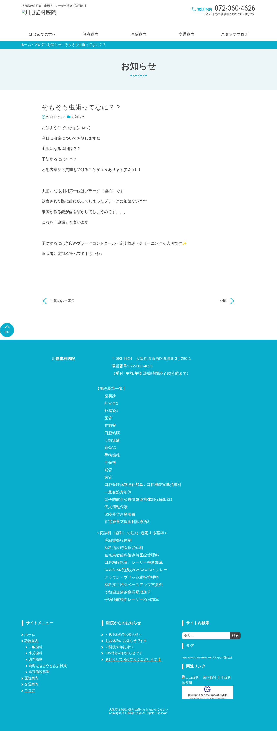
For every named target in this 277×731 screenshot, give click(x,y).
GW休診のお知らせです (123, 653)
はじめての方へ (42, 34)
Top (7, 332)
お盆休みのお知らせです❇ (125, 641)
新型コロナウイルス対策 (48, 665)
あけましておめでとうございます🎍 (133, 659)
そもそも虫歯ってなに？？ (85, 45)
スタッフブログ (234, 34)
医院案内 (138, 34)
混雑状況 (227, 657)
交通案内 (186, 34)
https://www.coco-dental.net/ (196, 657)
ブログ (39, 45)
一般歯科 (35, 647)
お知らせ (54, 45)
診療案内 (90, 34)
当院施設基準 (39, 672)
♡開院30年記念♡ (119, 647)
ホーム (26, 45)
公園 (223, 301)
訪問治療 (35, 659)
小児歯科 (35, 653)
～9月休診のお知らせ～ (123, 634)
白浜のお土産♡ (62, 301)
